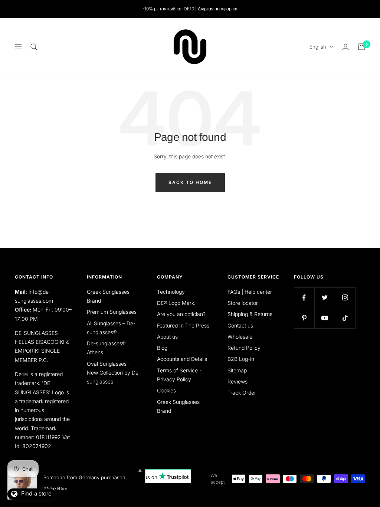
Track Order (241, 392)
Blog (162, 348)
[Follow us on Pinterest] (304, 318)
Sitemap (237, 370)
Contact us (240, 325)
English (317, 47)
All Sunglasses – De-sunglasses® (111, 327)
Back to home (190, 182)
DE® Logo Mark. (176, 303)
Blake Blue (55, 488)
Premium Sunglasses (112, 312)
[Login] (345, 47)
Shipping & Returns (249, 314)
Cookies (166, 390)
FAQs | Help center (249, 292)
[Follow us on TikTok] (345, 318)
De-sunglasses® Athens (106, 347)
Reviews (237, 381)
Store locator (242, 303)
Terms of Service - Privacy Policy (179, 374)
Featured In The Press (183, 325)
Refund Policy (244, 348)
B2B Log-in (240, 359)
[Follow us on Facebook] (304, 297)
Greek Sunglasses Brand (108, 296)
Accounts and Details (182, 359)
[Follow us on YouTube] (324, 318)
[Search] (33, 46)
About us (167, 336)
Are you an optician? (181, 314)
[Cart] (361, 46)
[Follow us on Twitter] (324, 297)
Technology (171, 292)
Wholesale (239, 336)
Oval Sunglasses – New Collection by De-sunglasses (114, 373)
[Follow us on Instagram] (345, 297)
